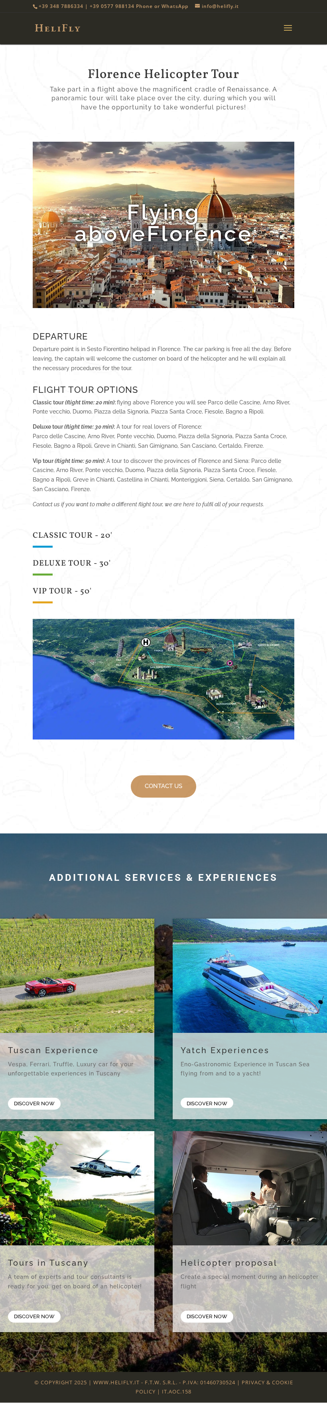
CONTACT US (163, 786)
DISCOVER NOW (207, 1316)
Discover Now (34, 1103)
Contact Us (219, 1393)
